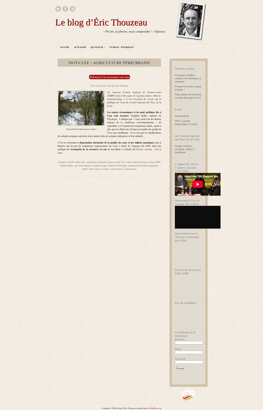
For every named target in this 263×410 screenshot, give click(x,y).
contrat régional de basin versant (140, 162)
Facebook (65, 9)
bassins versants (145, 149)
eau (76, 165)
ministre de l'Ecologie (117, 165)
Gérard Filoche (182, 115)
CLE (123, 162)
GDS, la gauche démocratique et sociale (186, 122)
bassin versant (114, 162)
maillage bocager (99, 165)
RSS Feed (72, 9)
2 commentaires (130, 168)
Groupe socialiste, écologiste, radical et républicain (184, 149)
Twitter (58, 9)
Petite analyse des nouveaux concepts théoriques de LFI (188, 96)
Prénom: (180, 339)
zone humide (115, 168)
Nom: (178, 349)
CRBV (158, 162)
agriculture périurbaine (97, 162)
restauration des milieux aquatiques (143, 165)
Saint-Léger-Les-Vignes (99, 168)
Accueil (64, 47)
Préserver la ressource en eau (109, 77)
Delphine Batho (66, 165)
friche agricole (85, 165)
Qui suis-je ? (98, 47)
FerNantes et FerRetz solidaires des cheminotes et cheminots (188, 78)
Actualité (80, 47)
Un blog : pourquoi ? (121, 47)
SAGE (85, 168)
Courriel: (180, 358)
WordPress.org (155, 408)
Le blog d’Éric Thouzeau (101, 22)
